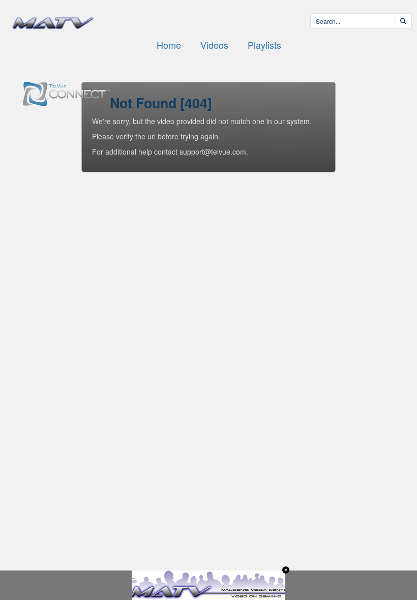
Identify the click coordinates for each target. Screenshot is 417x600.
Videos (214, 44)
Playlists (264, 44)
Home (169, 44)
